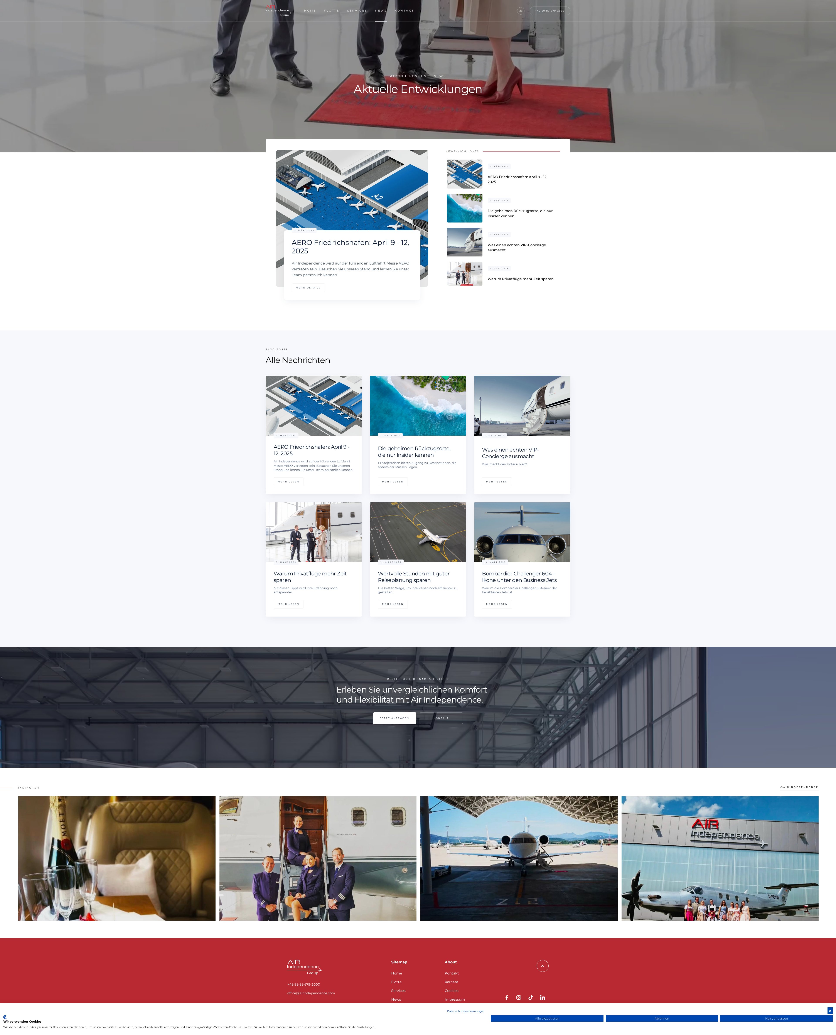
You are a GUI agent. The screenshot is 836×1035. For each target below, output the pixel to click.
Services (357, 10)
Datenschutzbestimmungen (465, 1011)
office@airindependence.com (311, 993)
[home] (279, 11)
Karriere (451, 982)
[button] (520, 11)
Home (310, 10)
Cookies (451, 991)
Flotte (331, 10)
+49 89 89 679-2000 (303, 984)
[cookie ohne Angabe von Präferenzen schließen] (830, 1010)
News (381, 10)
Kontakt (404, 10)
